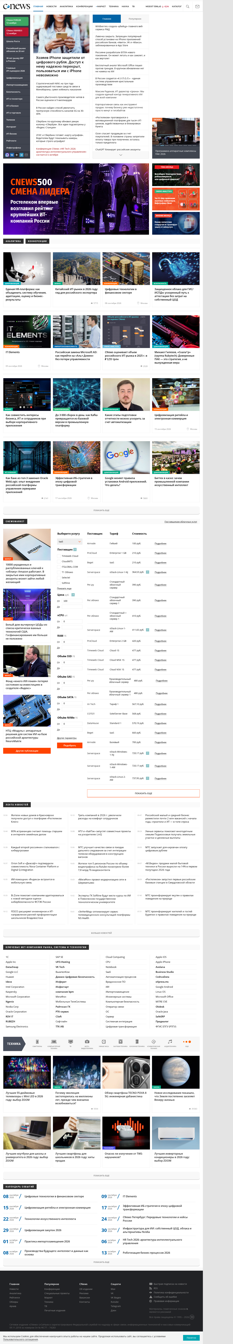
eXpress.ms (162, 981)
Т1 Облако (67, 572)
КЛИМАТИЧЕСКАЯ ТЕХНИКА (153, 1047)
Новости (14, 1288)
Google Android (164, 986)
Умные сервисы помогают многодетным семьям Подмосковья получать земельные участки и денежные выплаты (170, 834)
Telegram (116, 1306)
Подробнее (160, 543)
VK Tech (60, 967)
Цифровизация (14, 77)
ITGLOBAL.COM (70, 566)
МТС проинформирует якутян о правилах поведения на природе (169, 897)
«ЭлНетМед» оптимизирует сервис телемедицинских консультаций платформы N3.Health (104, 915)
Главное (107, 18)
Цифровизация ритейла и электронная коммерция (58, 1207)
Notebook (111, 967)
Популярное (135, 18)
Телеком (10, 119)
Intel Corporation (15, 986)
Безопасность (13, 91)
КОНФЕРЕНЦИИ (84, 6)
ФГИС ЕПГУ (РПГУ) (166, 1026)
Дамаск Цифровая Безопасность (75, 976)
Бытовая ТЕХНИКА (120, 1046)
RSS (156, 1288)
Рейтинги (11, 140)
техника (14, 1044)
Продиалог (162, 1021)
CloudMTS (67, 561)
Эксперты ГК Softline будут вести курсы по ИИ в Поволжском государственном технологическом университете (104, 899)
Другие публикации (27, 750)
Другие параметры (67, 738)
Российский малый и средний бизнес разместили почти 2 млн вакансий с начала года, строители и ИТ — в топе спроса (170, 818)
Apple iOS (161, 957)
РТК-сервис (62, 1011)
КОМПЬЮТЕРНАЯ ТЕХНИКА (54, 1047)
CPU (108, 961)
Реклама (83, 1293)
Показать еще (101, 510)
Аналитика (66, 6)
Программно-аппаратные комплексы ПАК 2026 (175, 152)
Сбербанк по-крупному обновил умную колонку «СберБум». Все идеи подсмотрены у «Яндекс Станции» (60, 124)
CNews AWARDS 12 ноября (14, 32)
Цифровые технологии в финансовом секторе (54, 1196)
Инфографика (13, 147)
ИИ (107, 986)
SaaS (108, 971)
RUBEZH (10, 1021)
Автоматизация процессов (121, 976)
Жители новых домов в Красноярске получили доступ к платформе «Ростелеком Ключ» (36, 818)
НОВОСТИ (51, 6)
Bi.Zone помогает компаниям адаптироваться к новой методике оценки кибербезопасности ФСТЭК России (37, 898)
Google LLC (12, 971)
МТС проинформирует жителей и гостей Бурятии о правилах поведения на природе (170, 913)
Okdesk (160, 1006)
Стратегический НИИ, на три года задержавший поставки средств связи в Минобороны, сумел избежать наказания (58, 86)
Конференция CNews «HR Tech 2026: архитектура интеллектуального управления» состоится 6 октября (61, 151)
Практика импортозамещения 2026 (47, 1241)
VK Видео (116, 1297)
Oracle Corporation (16, 1011)
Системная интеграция (119, 1021)
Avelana (160, 967)
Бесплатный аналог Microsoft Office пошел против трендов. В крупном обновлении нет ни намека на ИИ (119, 68)
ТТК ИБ (60, 1026)
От (58, 601)
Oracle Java (162, 1011)
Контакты (84, 1301)
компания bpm (65, 991)
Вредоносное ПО (116, 981)
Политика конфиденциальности (171, 1292)
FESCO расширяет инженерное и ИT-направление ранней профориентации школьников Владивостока (34, 914)
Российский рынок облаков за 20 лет (16, 50)
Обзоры (14, 1301)
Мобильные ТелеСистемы (71, 1001)
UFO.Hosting (63, 961)
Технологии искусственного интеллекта (50, 1219)
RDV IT (9, 1016)
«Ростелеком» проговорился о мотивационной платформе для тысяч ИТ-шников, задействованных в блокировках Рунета (118, 122)
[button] (187, 6)
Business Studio (165, 971)
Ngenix (10, 1001)
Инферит (61, 981)
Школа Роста (13, 41)
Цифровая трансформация (121, 1026)
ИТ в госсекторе (14, 98)
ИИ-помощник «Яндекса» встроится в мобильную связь (33, 881)
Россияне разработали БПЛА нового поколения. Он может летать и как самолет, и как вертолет (120, 55)
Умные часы (104, 1046)
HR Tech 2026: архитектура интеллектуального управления (152, 1241)
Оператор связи (115, 1006)
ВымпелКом (63, 971)
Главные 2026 (15, 69)
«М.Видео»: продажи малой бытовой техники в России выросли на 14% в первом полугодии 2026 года (171, 866)
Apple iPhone (163, 961)
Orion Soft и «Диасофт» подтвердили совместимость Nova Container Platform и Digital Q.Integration (35, 866)
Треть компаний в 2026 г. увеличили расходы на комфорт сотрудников (99, 817)
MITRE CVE (161, 1001)
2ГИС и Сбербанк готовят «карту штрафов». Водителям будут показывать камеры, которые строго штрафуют (60, 138)
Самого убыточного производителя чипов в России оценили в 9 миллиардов (60, 99)
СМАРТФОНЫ (37, 1046)
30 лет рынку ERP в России (15, 59)
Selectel (66, 577)
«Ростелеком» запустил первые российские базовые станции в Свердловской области (170, 881)
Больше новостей (101, 933)
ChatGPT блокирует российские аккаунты (117, 149)
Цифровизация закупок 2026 (43, 1230)
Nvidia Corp (12, 1006)
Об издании (85, 1288)
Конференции (52, 1288)
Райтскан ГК (63, 1006)
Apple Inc (11, 961)
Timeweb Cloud (70, 555)
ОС (107, 1011)
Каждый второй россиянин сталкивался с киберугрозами (35, 849)
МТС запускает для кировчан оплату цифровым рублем (166, 849)
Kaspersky (11, 991)
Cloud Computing (115, 957)
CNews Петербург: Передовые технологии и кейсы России (155, 1218)
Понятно (191, 1337)
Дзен (113, 1310)
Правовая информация (166, 1301)
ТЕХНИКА (114, 6)
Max (113, 1288)
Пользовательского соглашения (20, 1339)
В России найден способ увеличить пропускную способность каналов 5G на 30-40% (60, 110)
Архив (13, 1306)
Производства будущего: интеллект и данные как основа (56, 1252)
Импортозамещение (17, 84)
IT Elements (130, 1196)
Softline (66, 582)
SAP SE (59, 957)
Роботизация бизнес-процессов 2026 (146, 1252)
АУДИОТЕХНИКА (170, 1046)
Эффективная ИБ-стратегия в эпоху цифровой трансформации (152, 1207)
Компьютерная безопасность (122, 1001)
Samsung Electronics (17, 1026)
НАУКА (125, 6)
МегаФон (61, 996)
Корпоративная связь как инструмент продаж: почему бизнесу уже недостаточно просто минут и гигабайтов (119, 107)
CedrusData (162, 976)
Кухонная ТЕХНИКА (137, 1046)
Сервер (110, 1016)
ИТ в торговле (13, 112)
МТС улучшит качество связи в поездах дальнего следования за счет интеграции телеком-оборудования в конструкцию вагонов (102, 852)
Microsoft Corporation (18, 996)
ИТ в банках (12, 105)
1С (7, 957)
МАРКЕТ (101, 6)
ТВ (133, 6)
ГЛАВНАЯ (38, 6)
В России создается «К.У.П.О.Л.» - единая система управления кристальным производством (117, 81)
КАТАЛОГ (177, 6)
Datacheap (12, 967)
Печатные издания (54, 1310)
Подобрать (70, 745)
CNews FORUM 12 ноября (13, 21)
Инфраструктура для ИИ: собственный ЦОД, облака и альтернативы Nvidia (157, 1230)
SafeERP (160, 1016)
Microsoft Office (164, 996)
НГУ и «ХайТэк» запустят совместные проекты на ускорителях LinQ (104, 833)
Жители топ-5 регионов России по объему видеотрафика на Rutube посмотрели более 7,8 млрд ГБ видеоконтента (103, 866)
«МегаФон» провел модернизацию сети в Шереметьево (102, 881)
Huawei (10, 976)
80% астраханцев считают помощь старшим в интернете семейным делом (36, 833)
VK (112, 1293)
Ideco (9, 981)
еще (187, 1046)
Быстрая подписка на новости (170, 1283)
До (58, 606)
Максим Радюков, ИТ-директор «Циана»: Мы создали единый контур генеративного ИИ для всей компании (119, 94)
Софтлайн (61, 1021)
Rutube (115, 1301)
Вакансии (84, 1297)
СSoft (59, 1016)
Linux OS (160, 991)
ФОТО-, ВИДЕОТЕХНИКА (87, 1047)
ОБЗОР (157, 119)
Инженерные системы (119, 996)
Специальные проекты (57, 1293)
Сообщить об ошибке (165, 1296)
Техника (48, 1301)
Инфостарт (62, 986)
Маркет (48, 1297)
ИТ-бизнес (11, 133)
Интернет (11, 126)
